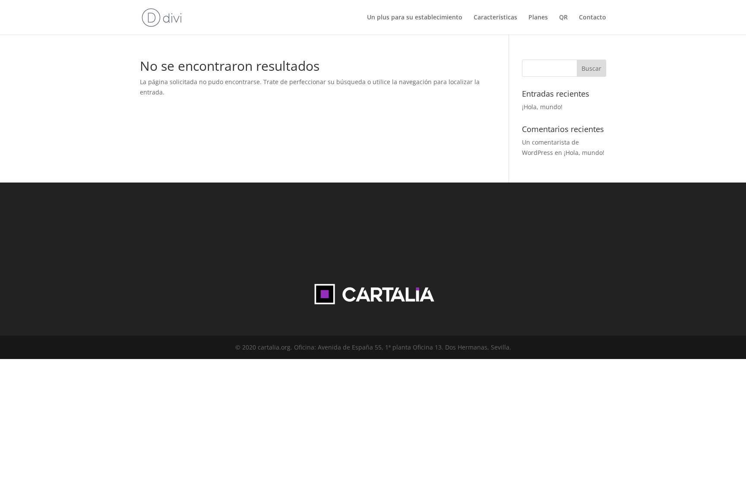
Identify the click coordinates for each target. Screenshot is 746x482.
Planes (538, 17)
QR (563, 17)
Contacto (592, 17)
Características (495, 17)
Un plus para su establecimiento (414, 17)
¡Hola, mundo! (542, 107)
